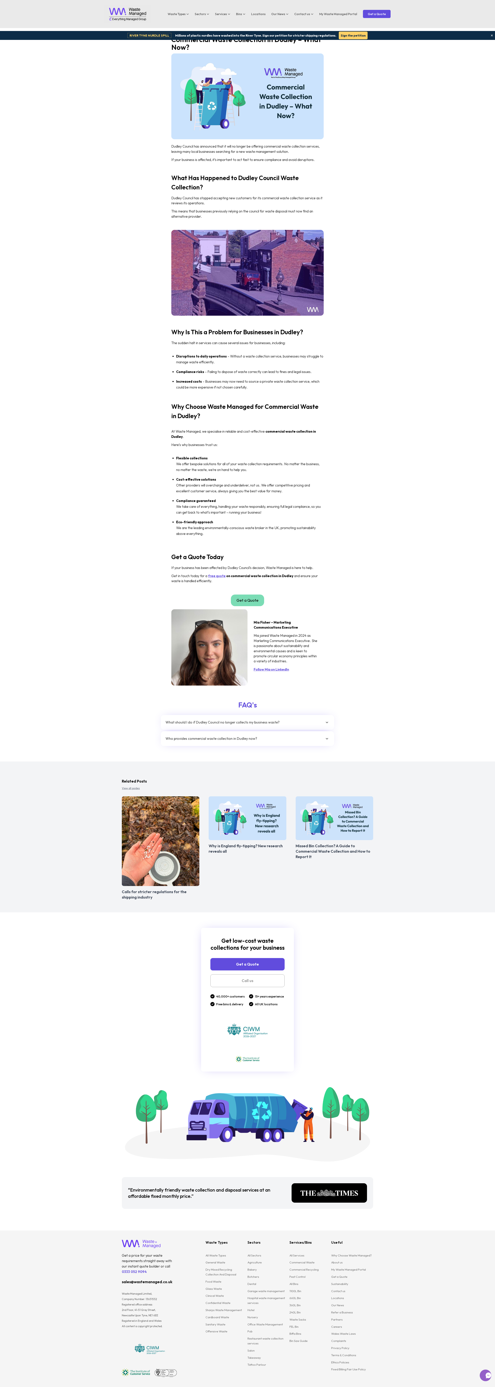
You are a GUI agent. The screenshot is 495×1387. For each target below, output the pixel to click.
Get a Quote (377, 14)
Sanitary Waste (215, 1324)
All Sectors (254, 1255)
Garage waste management (266, 1291)
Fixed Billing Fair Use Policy (348, 1369)
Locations (258, 14)
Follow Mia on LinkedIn (271, 669)
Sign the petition (353, 35)
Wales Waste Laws (343, 1333)
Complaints (338, 1341)
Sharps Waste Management (224, 1310)
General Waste (215, 1262)
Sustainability (339, 1284)
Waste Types (176, 14)
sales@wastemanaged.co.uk (147, 1281)
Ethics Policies (340, 1362)
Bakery (252, 1269)
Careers (336, 1327)
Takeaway (254, 1358)
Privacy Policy (340, 1348)
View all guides (131, 788)
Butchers (253, 1277)
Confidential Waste (218, 1303)
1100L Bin (295, 1291)
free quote (217, 576)
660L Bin (295, 1298)
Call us (247, 980)
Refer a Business (342, 1312)
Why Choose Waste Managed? (351, 1255)
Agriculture (255, 1262)
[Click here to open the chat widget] (485, 1375)
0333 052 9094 (134, 1271)
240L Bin (295, 1312)
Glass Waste (214, 1289)
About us (337, 1262)
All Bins (293, 1284)
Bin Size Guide (298, 1341)
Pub (250, 1331)
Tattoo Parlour (257, 1364)
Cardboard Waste (217, 1317)
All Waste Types (216, 1255)
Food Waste (213, 1281)
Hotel (251, 1310)
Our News (278, 14)
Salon (251, 1350)
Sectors (200, 14)
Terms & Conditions (343, 1355)
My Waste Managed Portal (338, 14)
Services (221, 14)
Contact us (302, 14)
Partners (337, 1319)
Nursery (253, 1317)
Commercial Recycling (304, 1269)
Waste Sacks (297, 1319)
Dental (252, 1284)
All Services (296, 1255)
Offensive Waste (216, 1331)
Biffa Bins (295, 1333)
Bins (239, 14)
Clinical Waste (215, 1296)
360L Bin (295, 1305)
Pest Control (297, 1277)
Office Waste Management (265, 1324)
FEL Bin (294, 1327)
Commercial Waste (302, 1262)
